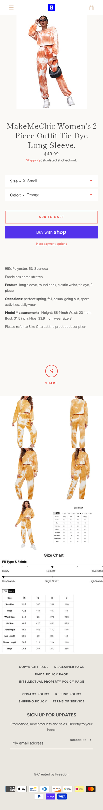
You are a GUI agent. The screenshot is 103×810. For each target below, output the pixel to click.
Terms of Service (68, 701)
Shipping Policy (32, 701)
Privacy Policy (36, 694)
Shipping (33, 160)
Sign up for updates (51, 715)
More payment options (51, 243)
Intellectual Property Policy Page (51, 681)
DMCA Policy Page (51, 674)
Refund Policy (68, 694)
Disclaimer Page (69, 667)
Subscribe (78, 740)
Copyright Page (33, 667)
